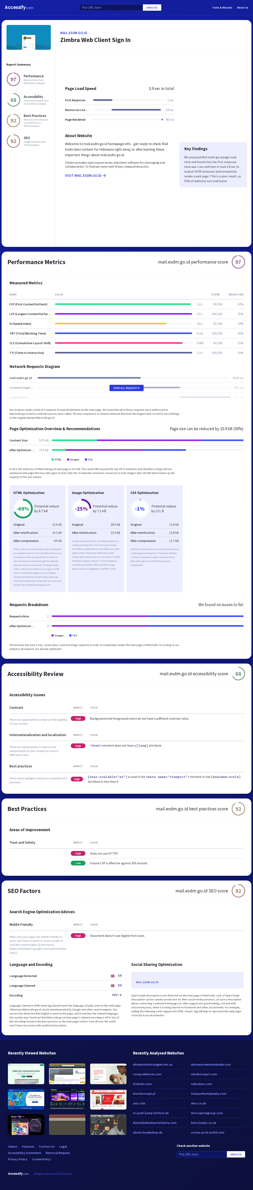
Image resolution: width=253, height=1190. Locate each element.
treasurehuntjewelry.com (208, 1093)
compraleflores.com (147, 1074)
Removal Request (58, 1153)
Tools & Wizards (222, 7)
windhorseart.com (204, 1074)
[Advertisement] (153, 68)
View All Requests (126, 388)
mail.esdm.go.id (73, 33)
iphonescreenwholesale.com (211, 1064)
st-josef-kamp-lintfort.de (151, 1113)
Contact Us (47, 1146)
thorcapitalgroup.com (207, 1113)
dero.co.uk (198, 1103)
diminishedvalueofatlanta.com (155, 1123)
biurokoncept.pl (144, 1093)
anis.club (139, 1103)
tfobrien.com (142, 1084)
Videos (12, 1146)
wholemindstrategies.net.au (153, 1064)
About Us (242, 7)
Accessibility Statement (24, 1153)
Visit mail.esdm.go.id (83, 175)
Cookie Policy (41, 1159)
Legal (63, 1146)
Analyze (152, 7)
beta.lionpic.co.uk (203, 1123)
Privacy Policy (17, 1159)
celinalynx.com (201, 1084)
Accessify (19, 7)
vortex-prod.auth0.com (207, 1132)
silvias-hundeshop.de (147, 1132)
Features (28, 1146)
